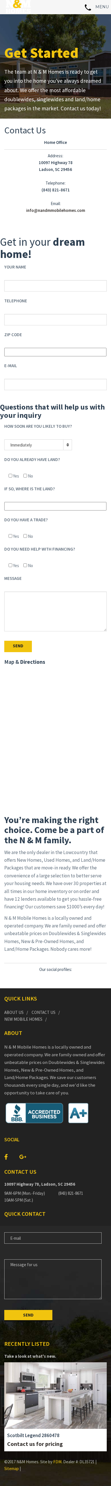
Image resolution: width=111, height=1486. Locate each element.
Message (13, 578)
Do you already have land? (32, 459)
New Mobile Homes (23, 1019)
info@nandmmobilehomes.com (55, 210)
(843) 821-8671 (70, 1193)
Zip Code (13, 334)
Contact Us (44, 1012)
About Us (14, 1012)
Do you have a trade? (26, 519)
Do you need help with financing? (39, 549)
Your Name (15, 267)
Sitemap (11, 1468)
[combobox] (38, 444)
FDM (57, 1461)
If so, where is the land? (29, 488)
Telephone (15, 300)
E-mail (10, 365)
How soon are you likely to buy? (38, 426)
